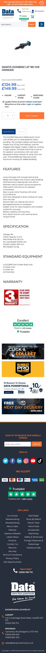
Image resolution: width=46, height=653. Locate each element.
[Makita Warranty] (16, 306)
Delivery (12, 530)
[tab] (9, 131)
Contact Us (12, 544)
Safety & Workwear (33, 537)
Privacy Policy (12, 558)
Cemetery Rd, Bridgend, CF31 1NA (21, 631)
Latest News (12, 537)
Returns (12, 548)
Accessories (33, 530)
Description (8, 132)
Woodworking (12, 523)
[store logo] (8, 14)
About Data (12, 526)
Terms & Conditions (12, 555)
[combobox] (18, 24)
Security (12, 551)
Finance (12, 540)
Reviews (21, 132)
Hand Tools (33, 526)
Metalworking (12, 519)
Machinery (33, 533)
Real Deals (33, 516)
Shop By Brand (33, 519)
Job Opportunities (12, 562)
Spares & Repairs (12, 533)
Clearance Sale (33, 548)
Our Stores (12, 516)
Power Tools (33, 523)
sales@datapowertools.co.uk (19, 643)
